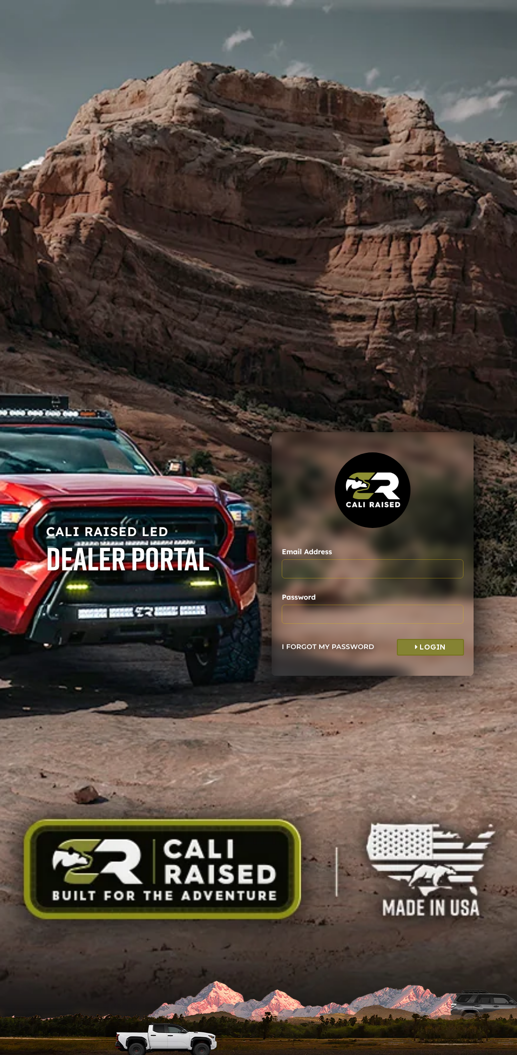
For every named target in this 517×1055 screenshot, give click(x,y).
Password (299, 597)
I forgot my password (328, 647)
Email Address (307, 551)
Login (432, 647)
